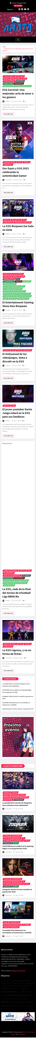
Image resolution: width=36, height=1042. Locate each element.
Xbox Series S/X (10, 1006)
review (10, 998)
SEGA (21, 998)
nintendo (25, 988)
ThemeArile (21, 1034)
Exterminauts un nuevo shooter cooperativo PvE (17, 709)
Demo (16, 983)
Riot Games (14, 998)
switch (10, 1002)
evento (12, 985)
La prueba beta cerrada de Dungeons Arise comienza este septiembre (17, 804)
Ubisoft (14, 1002)
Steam (4, 1001)
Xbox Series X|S (20, 1006)
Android (10, 981)
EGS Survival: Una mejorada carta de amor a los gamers (17, 93)
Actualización (4, 980)
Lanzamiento (6, 988)
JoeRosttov (8, 936)
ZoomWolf (8, 180)
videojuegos (21, 1002)
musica (17, 988)
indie (18, 985)
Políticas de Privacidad (18, 971)
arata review (21, 981)
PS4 (7, 998)
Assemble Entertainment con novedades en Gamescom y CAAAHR (16, 931)
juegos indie (27, 985)
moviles (13, 988)
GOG (15, 985)
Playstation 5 (25, 995)
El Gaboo (8, 310)
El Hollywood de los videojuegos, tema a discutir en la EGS (14, 357)
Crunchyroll (11, 983)
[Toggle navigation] (18, 39)
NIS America (19, 992)
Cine (7, 983)
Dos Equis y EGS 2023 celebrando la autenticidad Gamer (15, 172)
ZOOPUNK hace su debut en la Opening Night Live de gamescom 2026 (18, 847)
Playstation (4, 995)
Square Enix (26, 998)
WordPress (26, 1032)
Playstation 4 (14, 995)
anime (15, 981)
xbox (26, 1002)
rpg (18, 998)
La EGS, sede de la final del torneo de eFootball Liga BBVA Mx (16, 592)
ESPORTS (7, 985)
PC (24, 991)
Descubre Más (8, 114)
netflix (20, 988)
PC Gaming (29, 992)
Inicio (4, 47)
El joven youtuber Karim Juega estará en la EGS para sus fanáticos (17, 413)
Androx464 (8, 809)
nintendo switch (9, 991)
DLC (19, 983)
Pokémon (3, 998)
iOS (21, 985)
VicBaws (7, 101)
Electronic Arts (24, 983)
